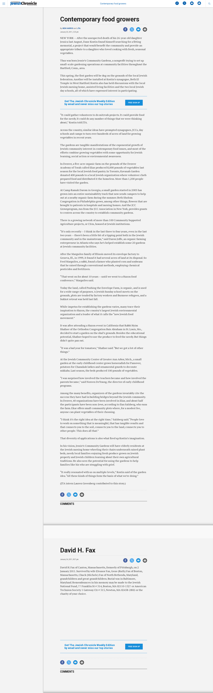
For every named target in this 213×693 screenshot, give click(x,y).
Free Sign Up (134, 103)
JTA (78, 28)
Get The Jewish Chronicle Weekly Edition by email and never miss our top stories (89, 103)
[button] (209, 3)
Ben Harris (68, 28)
